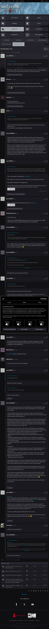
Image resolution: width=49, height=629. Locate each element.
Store (17, 1)
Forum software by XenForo (24, 627)
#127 (45, 199)
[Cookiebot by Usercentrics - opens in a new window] (41, 299)
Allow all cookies (39, 329)
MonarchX (9, 496)
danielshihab (27, 176)
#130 (45, 252)
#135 (45, 359)
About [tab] (39, 302)
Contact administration (13, 620)
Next (18, 52)
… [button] (5, 52)
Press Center (37, 620)
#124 (45, 111)
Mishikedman (10, 350)
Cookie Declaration (31, 620)
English (25, 594)
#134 (45, 350)
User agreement (20, 620)
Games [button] (8, 1)
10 (14, 52)
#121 (45, 56)
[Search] (45, 49)
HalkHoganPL (33, 202)
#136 (45, 370)
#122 (45, 79)
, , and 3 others (15, 208)
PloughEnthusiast (11, 213)
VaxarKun (9, 97)
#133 (45, 337)
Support (22, 1)
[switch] (18, 324)
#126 (45, 161)
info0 (7, 111)
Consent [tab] (9, 302)
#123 (45, 97)
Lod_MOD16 (9, 56)
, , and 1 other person (17, 92)
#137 (45, 403)
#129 (45, 227)
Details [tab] (24, 302)
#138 (45, 492)
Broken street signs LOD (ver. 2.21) (13, 571)
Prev (2, 52)
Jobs (13, 1)
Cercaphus (9, 525)
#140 (45, 535)
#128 (45, 213)
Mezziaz (8, 79)
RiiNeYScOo (9, 359)
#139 (45, 525)
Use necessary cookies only (9, 329)
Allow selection (24, 329)
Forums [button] (3, 1)
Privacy (25, 620)
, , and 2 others (15, 74)
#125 (45, 133)
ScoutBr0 (35, 499)
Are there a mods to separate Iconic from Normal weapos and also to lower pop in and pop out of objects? (14, 581)
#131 (45, 278)
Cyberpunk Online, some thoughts (13, 575)
